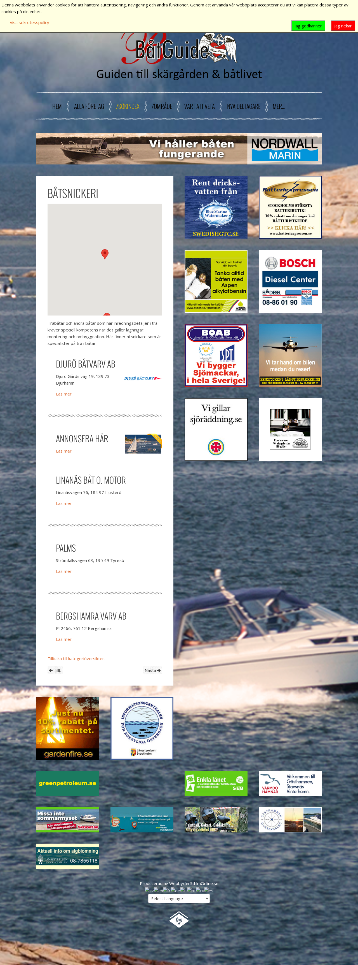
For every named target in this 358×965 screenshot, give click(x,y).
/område (162, 106)
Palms (66, 548)
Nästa (151, 670)
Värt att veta (199, 106)
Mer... (279, 106)
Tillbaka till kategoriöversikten (76, 658)
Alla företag (89, 106)
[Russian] (200, 890)
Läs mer (64, 394)
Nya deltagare (243, 106)
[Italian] (183, 890)
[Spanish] (208, 890)
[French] (167, 890)
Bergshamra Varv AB (91, 615)
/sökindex (128, 106)
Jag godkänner (308, 26)
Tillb (57, 670)
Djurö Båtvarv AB (85, 363)
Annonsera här (82, 438)
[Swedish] (149, 890)
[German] (175, 890)
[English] (158, 890)
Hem (57, 106)
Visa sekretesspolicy (29, 22)
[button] (105, 254)
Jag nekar (343, 26)
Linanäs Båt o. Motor (91, 480)
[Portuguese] (191, 890)
